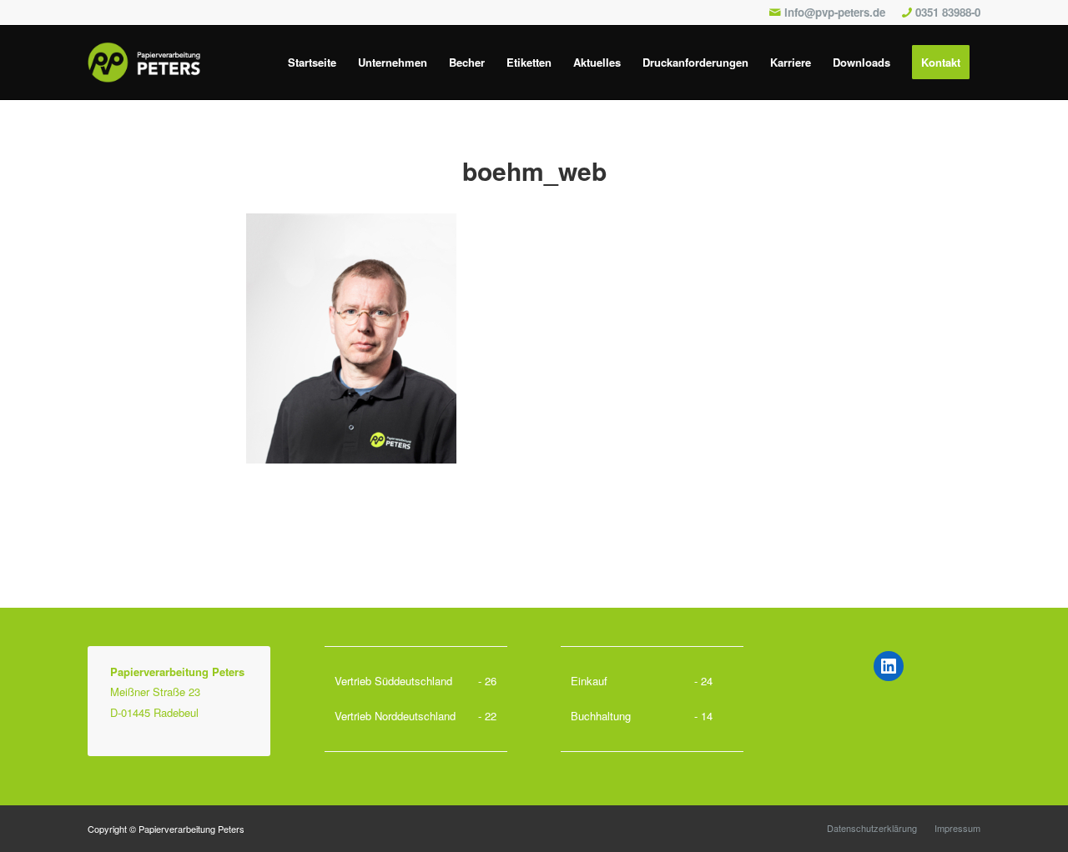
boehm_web (534, 170)
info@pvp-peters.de (834, 12)
